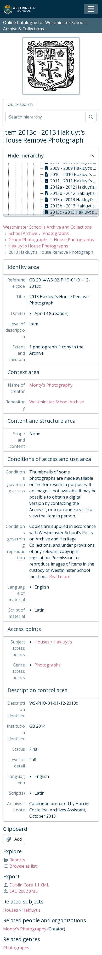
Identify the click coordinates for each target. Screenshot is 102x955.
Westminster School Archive (56, 402)
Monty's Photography (50, 385)
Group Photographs (28, 239)
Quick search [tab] (20, 104)
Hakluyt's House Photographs (38, 246)
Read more (59, 576)
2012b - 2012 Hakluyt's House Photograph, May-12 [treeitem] (74, 193)
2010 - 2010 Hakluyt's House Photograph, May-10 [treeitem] (74, 174)
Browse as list (23, 866)
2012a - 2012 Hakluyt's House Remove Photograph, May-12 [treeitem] (74, 187)
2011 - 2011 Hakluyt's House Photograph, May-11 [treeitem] (74, 181)
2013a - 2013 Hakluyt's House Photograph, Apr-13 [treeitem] (74, 199)
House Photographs (74, 239)
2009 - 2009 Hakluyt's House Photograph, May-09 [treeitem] (74, 168)
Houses (42, 642)
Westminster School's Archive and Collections (47, 227)
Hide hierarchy (26, 155)
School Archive (23, 233)
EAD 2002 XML (23, 891)
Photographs (56, 233)
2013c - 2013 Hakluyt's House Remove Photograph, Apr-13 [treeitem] (74, 212)
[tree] (51, 189)
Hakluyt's (63, 642)
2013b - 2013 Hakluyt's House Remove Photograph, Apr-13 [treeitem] (74, 206)
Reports (17, 860)
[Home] (21, 9)
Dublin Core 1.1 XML (29, 885)
